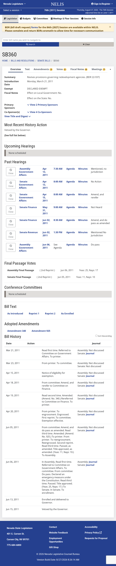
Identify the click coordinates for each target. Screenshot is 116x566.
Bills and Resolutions (22, 60)
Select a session (11, 10)
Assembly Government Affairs (26, 171)
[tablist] (58, 292)
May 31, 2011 (45, 210)
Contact (53, 527)
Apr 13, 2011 (45, 171)
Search (31, 44)
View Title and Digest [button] (16, 116)
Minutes (83, 168)
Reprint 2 (50, 313)
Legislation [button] (11, 18)
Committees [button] (42, 18)
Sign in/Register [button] (102, 4)
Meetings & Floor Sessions (66, 18)
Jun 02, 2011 (46, 222)
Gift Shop (54, 547)
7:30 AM (58, 168)
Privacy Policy (92, 532)
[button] (42, 104)
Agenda (70, 168)
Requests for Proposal (96, 538)
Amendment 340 (16, 330)
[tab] (15, 69)
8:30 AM (58, 220)
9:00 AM (58, 207)
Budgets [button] (26, 18)
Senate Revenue (29, 232)
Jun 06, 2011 (46, 246)
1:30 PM (58, 232)
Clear (87, 44)
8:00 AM (58, 181)
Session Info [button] (89, 18)
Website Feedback (58, 532)
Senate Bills (43, 60)
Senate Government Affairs (26, 184)
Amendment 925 (41, 330)
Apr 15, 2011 (45, 197)
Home (5, 60)
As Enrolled (67, 313)
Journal (90, 353)
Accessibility (91, 527)
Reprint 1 (34, 313)
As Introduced (15, 313)
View (10, 173)
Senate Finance (28, 207)
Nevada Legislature (13, 4)
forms (34, 27)
